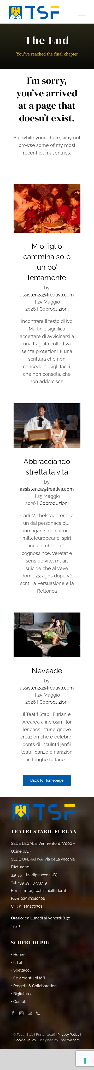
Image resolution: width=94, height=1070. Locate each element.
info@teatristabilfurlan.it (45, 890)
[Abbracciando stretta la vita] (47, 425)
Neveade (47, 670)
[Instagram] (21, 1013)
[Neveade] (47, 635)
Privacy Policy (68, 1034)
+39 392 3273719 (32, 882)
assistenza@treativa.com (47, 294)
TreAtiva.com (69, 1040)
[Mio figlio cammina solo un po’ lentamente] (47, 208)
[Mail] (30, 1013)
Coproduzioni (54, 309)
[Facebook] (13, 1013)
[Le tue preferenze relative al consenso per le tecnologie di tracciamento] (85, 1061)
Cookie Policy (25, 1040)
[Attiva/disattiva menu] (82, 13)
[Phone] (38, 1013)
